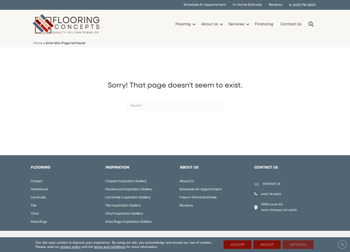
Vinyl (35, 214)
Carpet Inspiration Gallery (126, 181)
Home (38, 43)
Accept (237, 244)
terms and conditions (109, 247)
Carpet (36, 181)
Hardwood (39, 189)
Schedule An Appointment (205, 5)
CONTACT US (271, 184)
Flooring (182, 24)
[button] (193, 24)
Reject (267, 244)
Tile (33, 205)
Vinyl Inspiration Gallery (124, 214)
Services (236, 24)
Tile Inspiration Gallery (123, 205)
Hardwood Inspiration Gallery (128, 189)
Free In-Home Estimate (198, 197)
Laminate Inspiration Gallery (127, 197)
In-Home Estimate (247, 5)
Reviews (275, 5)
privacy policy (70, 247)
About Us (209, 24)
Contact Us (290, 24)
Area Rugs (39, 222)
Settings (298, 244)
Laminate (38, 197)
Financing (264, 24)
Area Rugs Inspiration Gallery (128, 222)
